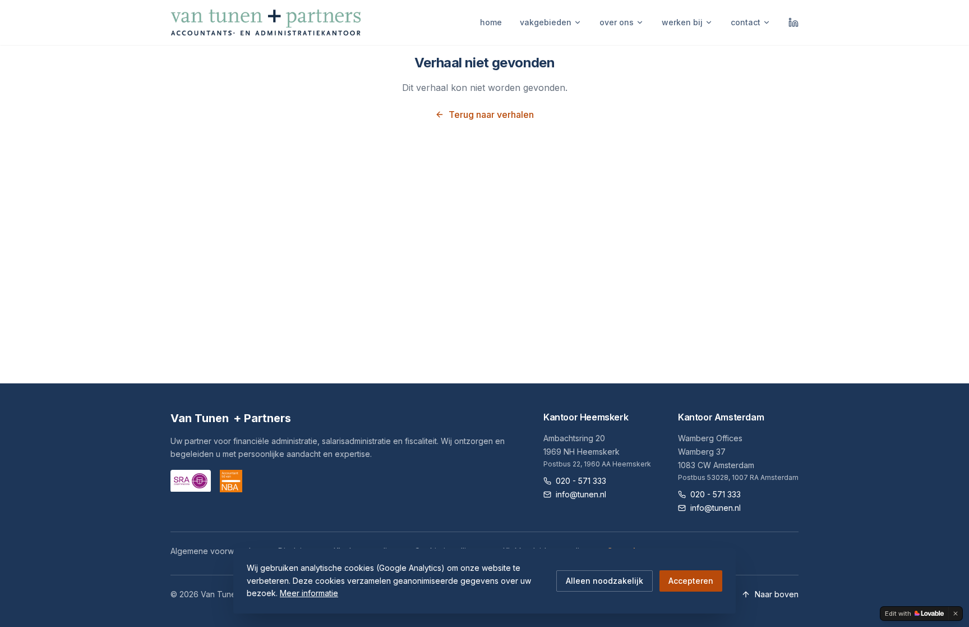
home (491, 22)
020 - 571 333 (581, 481)
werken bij (682, 22)
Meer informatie (309, 593)
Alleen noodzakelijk (604, 580)
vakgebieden (545, 22)
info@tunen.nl (581, 494)
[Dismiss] (955, 613)
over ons (616, 22)
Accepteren (690, 580)
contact (745, 22)
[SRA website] (190, 481)
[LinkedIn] (793, 22)
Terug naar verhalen (491, 114)
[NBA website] (231, 481)
